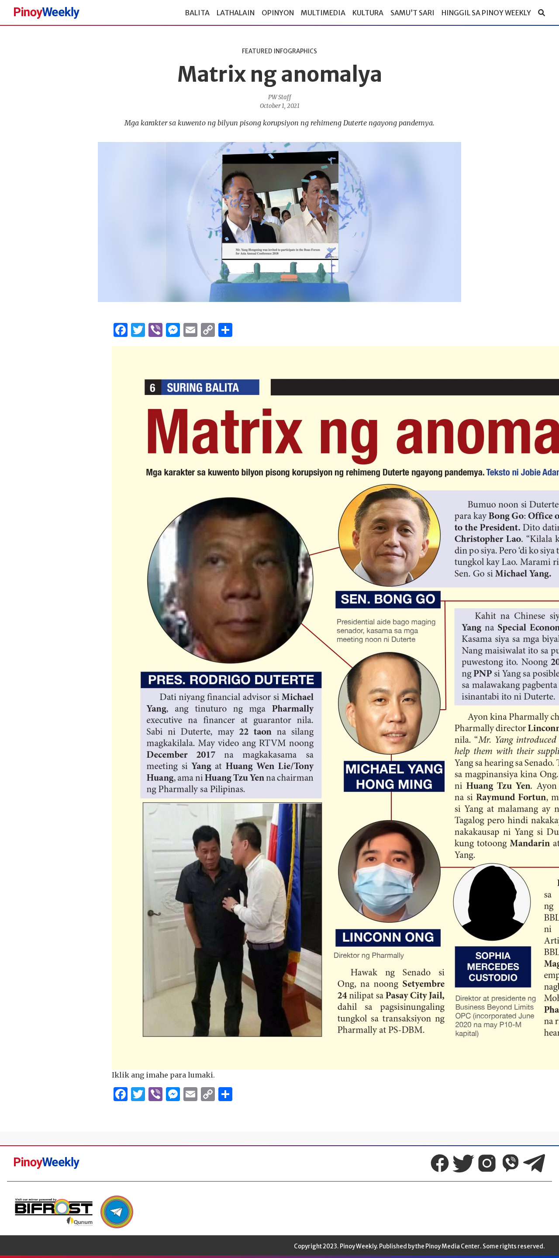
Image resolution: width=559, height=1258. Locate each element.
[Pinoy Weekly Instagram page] (487, 1163)
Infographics (295, 51)
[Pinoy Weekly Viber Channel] (510, 1163)
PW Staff (279, 97)
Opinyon (278, 12)
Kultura (367, 12)
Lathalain (236, 12)
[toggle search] (541, 12)
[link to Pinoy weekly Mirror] (53, 1212)
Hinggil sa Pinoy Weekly (486, 12)
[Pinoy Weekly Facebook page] (440, 1163)
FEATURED (257, 51)
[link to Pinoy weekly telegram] (116, 1212)
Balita (197, 12)
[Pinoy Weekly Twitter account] (463, 1163)
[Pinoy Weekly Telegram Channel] (534, 1163)
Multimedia (323, 12)
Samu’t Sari (412, 12)
